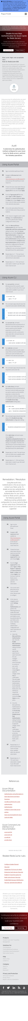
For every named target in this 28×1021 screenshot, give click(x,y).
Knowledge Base (6, 26)
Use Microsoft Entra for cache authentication (12, 803)
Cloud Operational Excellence (10, 949)
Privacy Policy (6, 977)
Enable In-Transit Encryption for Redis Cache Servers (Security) (12, 876)
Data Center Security (8, 953)
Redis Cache (22, 26)
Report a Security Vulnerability (11, 979)
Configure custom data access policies (12, 811)
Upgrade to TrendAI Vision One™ (11, 10)
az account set (8, 835)
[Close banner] (27, 1)
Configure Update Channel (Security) (11, 866)
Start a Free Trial (8, 50)
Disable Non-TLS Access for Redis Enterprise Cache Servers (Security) (13, 871)
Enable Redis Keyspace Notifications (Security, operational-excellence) (13, 881)
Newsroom (5, 970)
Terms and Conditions (8, 975)
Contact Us (6, 960)
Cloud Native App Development (11, 951)
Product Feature (20, 50)
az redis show (8, 840)
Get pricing (20, 928)
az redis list (7, 837)
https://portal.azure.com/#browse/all (15, 179)
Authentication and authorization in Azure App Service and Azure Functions (13, 796)
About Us (5, 966)
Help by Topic (6, 959)
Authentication (8, 807)
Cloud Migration (7, 947)
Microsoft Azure (14, 26)
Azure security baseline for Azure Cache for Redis (13, 816)
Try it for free (8, 928)
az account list (8, 832)
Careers (5, 968)
